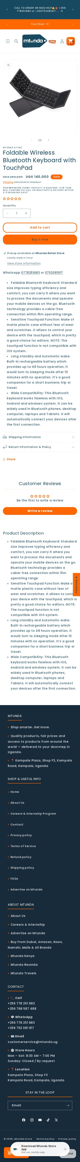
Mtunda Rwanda (24, 965)
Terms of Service (23, 846)
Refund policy (20, 857)
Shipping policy (22, 868)
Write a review (39, 511)
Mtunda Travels (24, 973)
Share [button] (11, 459)
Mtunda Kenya (23, 956)
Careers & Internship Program (33, 814)
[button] (7, 41)
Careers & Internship (28, 925)
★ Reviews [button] (76, 584)
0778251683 (30, 273)
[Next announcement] (73, 9)
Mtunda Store (23, 1138)
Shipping (8, 182)
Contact (16, 824)
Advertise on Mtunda (26, 889)
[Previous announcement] (7, 9)
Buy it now (40, 239)
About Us (17, 803)
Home (14, 792)
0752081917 (54, 273)
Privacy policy (21, 835)
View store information (24, 263)
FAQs (14, 879)
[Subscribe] (67, 1105)
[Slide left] (31, 140)
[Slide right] (48, 140)
